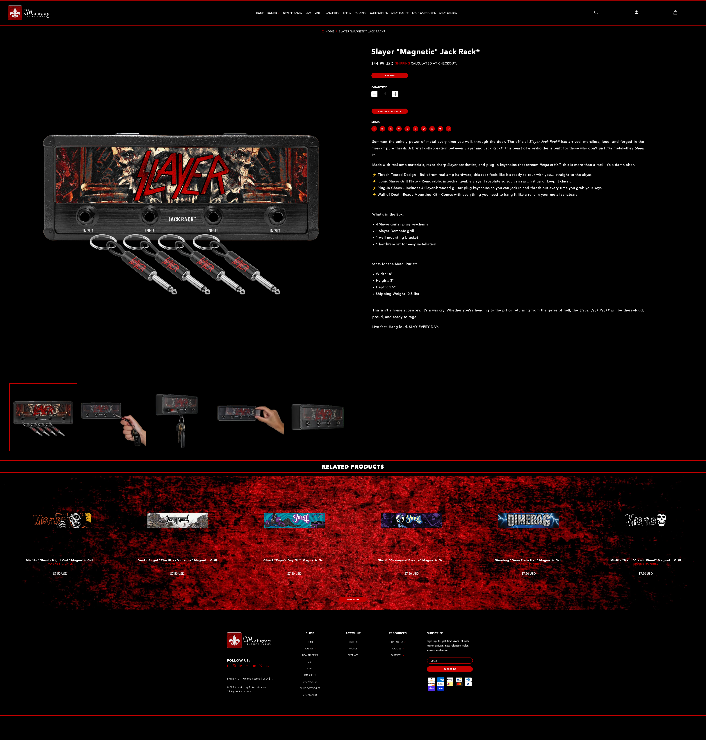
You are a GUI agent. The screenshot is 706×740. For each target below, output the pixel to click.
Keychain (411, 564)
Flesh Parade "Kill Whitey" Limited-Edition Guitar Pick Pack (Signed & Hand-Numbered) (529, 562)
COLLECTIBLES (379, 13)
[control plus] (395, 94)
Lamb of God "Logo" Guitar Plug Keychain (645, 560)
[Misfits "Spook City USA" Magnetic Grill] (60, 520)
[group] (43, 417)
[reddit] (407, 129)
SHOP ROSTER (400, 13)
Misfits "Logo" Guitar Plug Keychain (411, 560)
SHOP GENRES (448, 13)
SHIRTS (347, 13)
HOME (260, 13)
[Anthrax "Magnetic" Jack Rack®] (294, 520)
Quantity (379, 87)
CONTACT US (396, 642)
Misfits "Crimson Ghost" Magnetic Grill (177, 560)
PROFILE (353, 649)
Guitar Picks (528, 567)
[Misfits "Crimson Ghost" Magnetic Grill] (177, 520)
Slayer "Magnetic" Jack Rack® (362, 31)
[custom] (382, 129)
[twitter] (432, 129)
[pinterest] (399, 129)
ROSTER (272, 13)
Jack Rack (294, 564)
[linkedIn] (390, 129)
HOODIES (360, 13)
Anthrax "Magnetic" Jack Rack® (294, 560)
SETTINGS (353, 655)
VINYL (318, 13)
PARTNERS (396, 655)
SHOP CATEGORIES (424, 13)
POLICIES (396, 649)
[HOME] (28, 13)
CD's (308, 13)
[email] (448, 129)
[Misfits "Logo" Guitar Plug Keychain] (412, 520)
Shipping (402, 63)
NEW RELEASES (292, 13)
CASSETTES (332, 13)
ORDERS (353, 642)
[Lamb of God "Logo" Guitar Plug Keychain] (646, 520)
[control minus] (374, 94)
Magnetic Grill (60, 564)
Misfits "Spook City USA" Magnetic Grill (60, 560)
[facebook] (374, 129)
